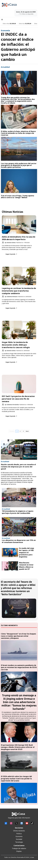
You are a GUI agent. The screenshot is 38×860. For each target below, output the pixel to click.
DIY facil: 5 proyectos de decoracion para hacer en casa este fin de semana (18, 399)
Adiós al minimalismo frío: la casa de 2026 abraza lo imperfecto (18, 238)
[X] (16, 823)
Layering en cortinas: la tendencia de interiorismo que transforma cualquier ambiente (19, 291)
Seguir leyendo (10, 254)
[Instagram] (11, 823)
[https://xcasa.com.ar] (19, 5)
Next (27, 431)
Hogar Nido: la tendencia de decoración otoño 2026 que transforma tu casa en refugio (16, 345)
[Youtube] (27, 823)
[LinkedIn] (21, 823)
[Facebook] (5, 823)
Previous (11, 431)
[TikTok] (32, 823)
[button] (2, 19)
